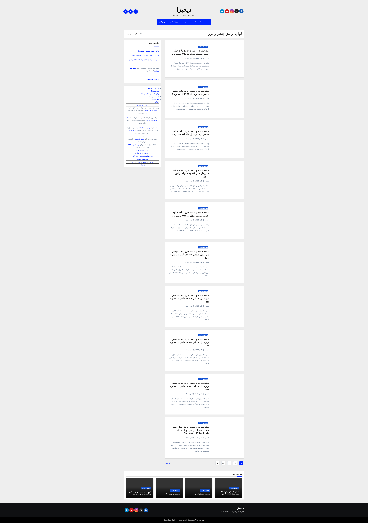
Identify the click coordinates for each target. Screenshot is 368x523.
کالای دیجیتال (234, 488)
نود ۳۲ (142, 136)
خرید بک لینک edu (134, 145)
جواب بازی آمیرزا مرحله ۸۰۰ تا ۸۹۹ (142, 162)
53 (223, 463)
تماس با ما (198, 22)
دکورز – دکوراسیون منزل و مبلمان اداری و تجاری (143, 59)
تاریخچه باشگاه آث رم (202, 494)
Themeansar (199, 520)
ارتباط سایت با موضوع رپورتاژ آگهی (142, 156)
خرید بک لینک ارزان (151, 110)
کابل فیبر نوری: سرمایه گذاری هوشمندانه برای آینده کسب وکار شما (140, 494)
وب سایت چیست (142, 159)
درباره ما (184, 22)
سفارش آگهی (163, 22)
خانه (191, 22)
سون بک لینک (139, 139)
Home (207, 22)
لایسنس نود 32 (154, 96)
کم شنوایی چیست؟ (173, 494)
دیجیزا (184, 10)
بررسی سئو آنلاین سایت (143, 127)
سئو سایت (155, 99)
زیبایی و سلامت (203, 46)
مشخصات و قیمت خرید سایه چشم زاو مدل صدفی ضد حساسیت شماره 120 (189, 386)
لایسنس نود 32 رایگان (142, 153)
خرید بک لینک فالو (153, 88)
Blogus (190, 520)
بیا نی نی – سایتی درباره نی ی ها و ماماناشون (145, 55)
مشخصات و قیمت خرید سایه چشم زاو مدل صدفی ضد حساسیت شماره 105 (189, 254)
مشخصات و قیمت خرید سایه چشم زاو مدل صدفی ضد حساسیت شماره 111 (189, 298)
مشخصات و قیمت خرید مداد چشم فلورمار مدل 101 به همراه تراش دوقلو (191, 173)
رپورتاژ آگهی (174, 22)
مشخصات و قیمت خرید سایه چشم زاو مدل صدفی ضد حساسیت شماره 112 (189, 342)
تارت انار (142, 165)
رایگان (157, 102)
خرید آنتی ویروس (142, 105)
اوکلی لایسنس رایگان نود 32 (150, 94)
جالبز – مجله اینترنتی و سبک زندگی (148, 51)
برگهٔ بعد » (168, 463)
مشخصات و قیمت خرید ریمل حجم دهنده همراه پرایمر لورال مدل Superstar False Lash (190, 430)
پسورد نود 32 (155, 91)
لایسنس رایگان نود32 (142, 150)
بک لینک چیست (133, 130)
